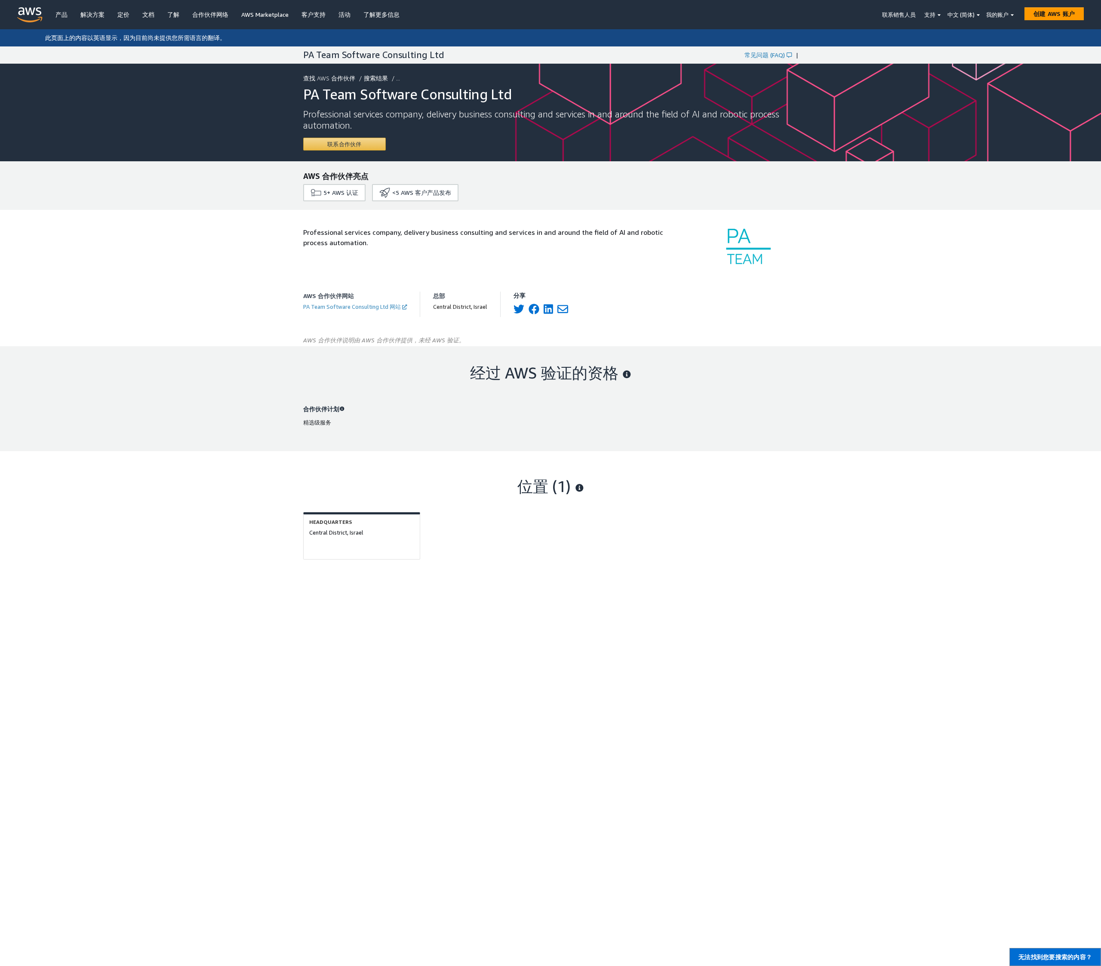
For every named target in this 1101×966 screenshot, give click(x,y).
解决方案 (92, 14)
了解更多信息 (381, 14)
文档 (148, 14)
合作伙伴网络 (210, 14)
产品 (61, 14)
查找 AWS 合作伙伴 (329, 78)
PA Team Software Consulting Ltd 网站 (352, 306)
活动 (344, 14)
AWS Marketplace (265, 14)
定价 (123, 14)
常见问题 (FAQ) (764, 54)
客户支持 (313, 14)
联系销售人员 (899, 14)
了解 (173, 14)
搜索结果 (376, 78)
